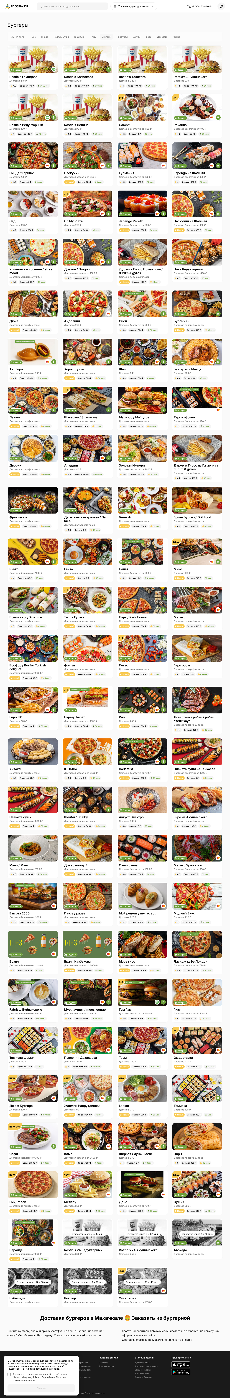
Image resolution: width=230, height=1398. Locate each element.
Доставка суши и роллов (146, 1366)
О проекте (103, 1362)
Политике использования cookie (42, 1368)
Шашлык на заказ (143, 1370)
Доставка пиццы (142, 1362)
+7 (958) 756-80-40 (202, 6)
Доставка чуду (142, 1373)
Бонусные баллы (106, 1366)
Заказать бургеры (143, 1377)
